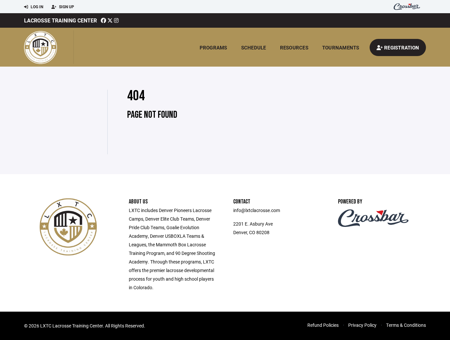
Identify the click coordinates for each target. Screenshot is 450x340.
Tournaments (340, 47)
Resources (294, 47)
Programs (213, 47)
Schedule (253, 47)
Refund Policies (323, 325)
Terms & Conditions (406, 325)
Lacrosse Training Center (60, 20)
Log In (36, 6)
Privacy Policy (362, 325)
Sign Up (66, 6)
